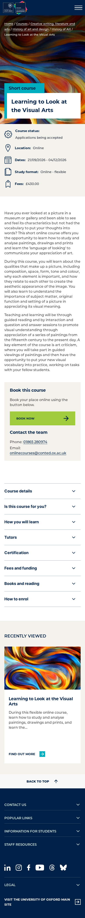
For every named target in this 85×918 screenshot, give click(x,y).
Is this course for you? (25, 506)
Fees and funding (20, 568)
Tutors (10, 537)
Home (8, 23)
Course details (18, 491)
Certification (16, 552)
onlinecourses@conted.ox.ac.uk (38, 453)
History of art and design (31, 29)
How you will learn (21, 522)
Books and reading (21, 583)
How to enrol (16, 599)
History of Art (61, 29)
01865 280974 (35, 441)
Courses (22, 23)
